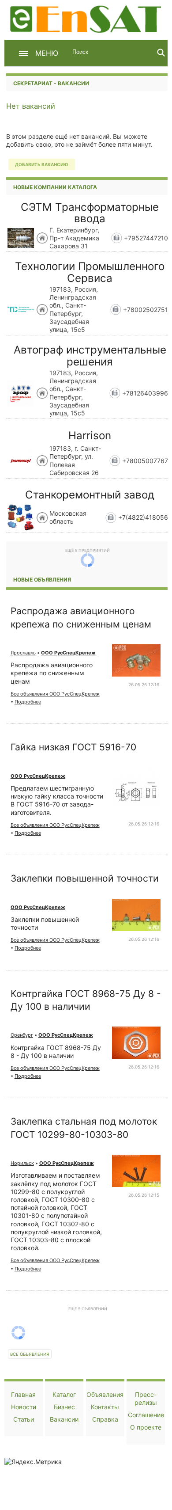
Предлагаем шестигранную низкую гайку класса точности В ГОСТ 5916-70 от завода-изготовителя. (57, 800)
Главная (23, 1394)
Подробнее (28, 702)
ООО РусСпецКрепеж (68, 653)
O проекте (145, 1427)
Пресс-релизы (146, 1398)
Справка (105, 1419)
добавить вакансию (41, 164)
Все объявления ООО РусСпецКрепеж (55, 694)
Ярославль (23, 653)
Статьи (23, 1419)
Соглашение (146, 1415)
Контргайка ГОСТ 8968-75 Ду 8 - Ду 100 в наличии (56, 1051)
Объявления (104, 1394)
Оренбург (22, 1035)
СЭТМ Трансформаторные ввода (90, 213)
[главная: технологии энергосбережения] (87, 18)
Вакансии (64, 1419)
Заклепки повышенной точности (85, 878)
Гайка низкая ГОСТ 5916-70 (73, 747)
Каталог (64, 1394)
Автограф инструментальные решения (90, 355)
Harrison (89, 435)
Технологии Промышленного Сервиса (90, 272)
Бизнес (64, 1407)
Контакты (105, 1407)
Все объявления (29, 1354)
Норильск (22, 1163)
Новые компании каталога (55, 187)
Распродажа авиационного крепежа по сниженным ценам (52, 673)
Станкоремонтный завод (89, 494)
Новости (23, 1407)
